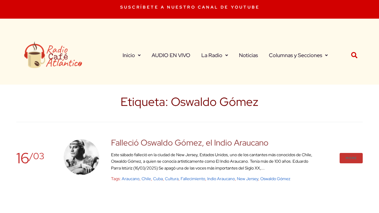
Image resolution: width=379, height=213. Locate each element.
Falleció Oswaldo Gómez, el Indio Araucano (190, 142)
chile (146, 178)
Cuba (158, 178)
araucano (130, 178)
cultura (172, 178)
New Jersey (247, 178)
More (351, 158)
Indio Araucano (221, 178)
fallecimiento (193, 178)
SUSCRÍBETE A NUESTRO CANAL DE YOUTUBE (190, 7)
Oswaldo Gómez (275, 178)
